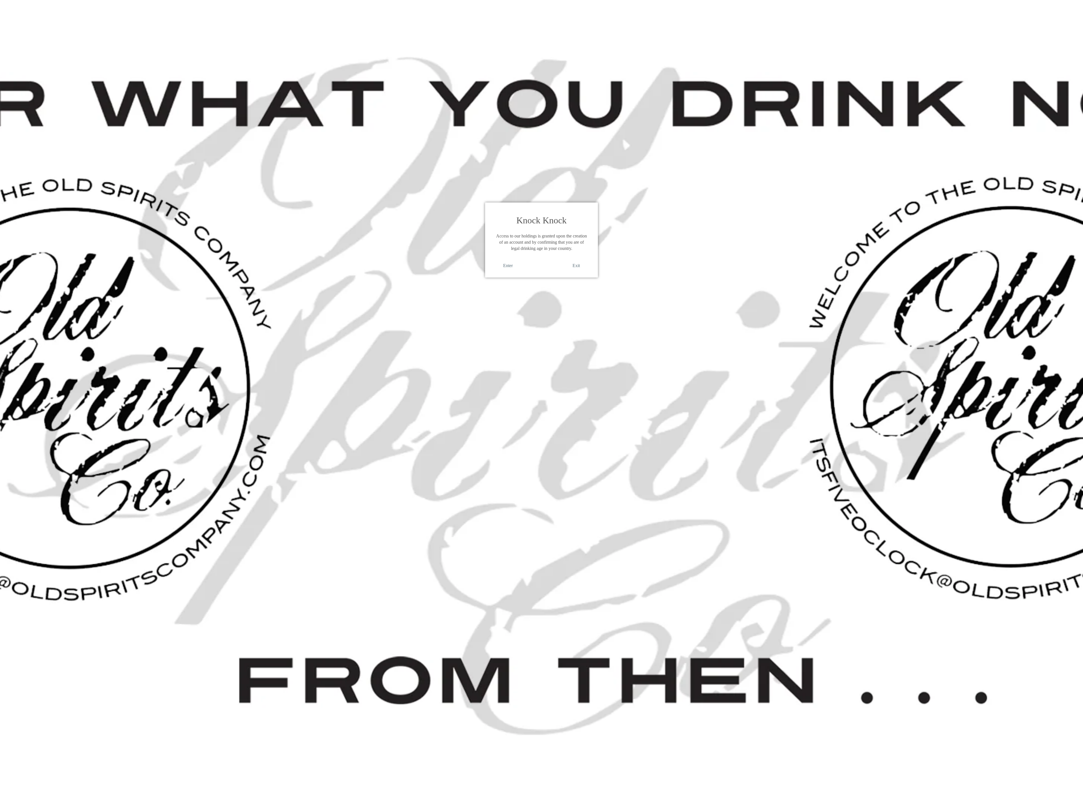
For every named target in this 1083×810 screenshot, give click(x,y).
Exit (576, 265)
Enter (508, 265)
